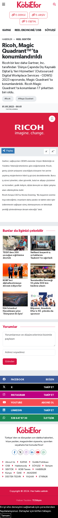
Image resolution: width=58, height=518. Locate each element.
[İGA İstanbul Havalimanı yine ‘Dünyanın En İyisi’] (15, 298)
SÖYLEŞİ (50, 30)
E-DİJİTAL (31, 21)
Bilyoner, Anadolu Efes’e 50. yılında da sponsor (41, 311)
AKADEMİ (32, 473)
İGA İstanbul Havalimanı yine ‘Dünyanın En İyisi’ (13, 311)
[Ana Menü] (3, 4)
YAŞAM (30, 476)
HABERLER (41, 469)
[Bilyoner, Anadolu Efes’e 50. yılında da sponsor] (42, 298)
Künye (8, 473)
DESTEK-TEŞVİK (13, 476)
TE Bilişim (37, 500)
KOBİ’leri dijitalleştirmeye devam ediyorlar (12, 283)
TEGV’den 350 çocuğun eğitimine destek (13, 255)
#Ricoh (7, 99)
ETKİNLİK (43, 476)
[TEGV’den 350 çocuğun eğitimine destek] (15, 243)
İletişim (49, 466)
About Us (10, 462)
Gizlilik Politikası (40, 462)
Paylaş (9, 150)
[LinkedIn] (32, 452)
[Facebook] (14, 452)
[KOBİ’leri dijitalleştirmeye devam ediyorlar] (15, 271)
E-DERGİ (20, 15)
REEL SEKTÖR (23, 39)
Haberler (7, 39)
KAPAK (6, 30)
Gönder (10, 361)
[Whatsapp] (43, 452)
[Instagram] (26, 452)
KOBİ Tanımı (24, 469)
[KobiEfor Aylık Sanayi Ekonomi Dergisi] (29, 4)
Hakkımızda (21, 466)
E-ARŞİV (40, 15)
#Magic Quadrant (25, 99)
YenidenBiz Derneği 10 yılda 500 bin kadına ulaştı (41, 283)
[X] (20, 452)
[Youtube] (37, 452)
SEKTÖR (9, 469)
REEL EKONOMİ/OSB (28, 30)
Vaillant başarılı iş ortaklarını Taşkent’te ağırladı (41, 255)
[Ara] (54, 4)
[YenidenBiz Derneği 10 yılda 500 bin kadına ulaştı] (42, 271)
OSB (7, 466)
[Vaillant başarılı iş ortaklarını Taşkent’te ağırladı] (42, 243)
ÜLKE (19, 473)
